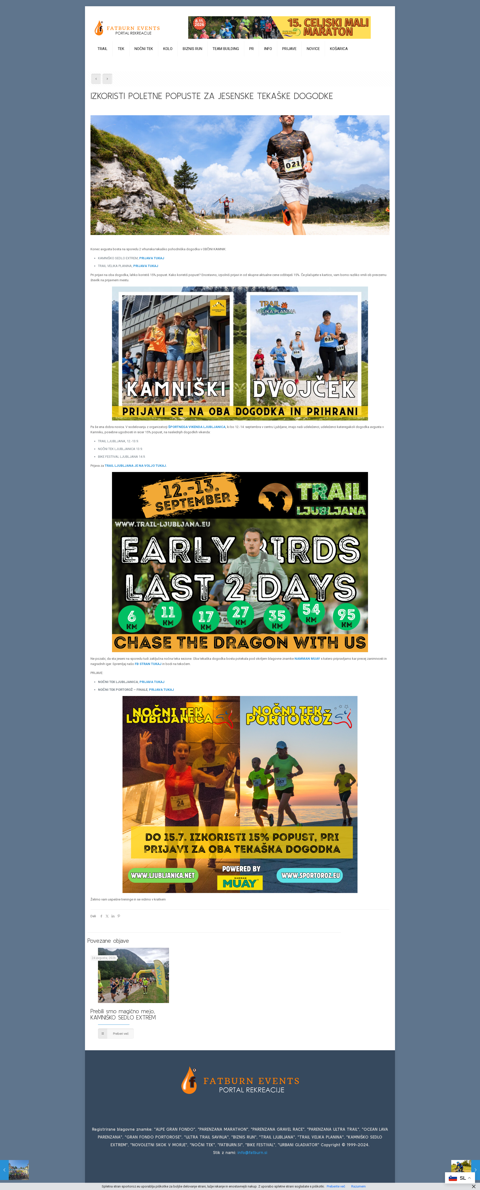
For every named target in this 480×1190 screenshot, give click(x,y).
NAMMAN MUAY (307, 658)
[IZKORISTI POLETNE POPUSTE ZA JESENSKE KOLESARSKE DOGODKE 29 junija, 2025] (465, 1170)
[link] (102, 61)
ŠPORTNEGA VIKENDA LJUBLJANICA (197, 427)
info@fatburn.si (252, 1152)
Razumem (358, 1186)
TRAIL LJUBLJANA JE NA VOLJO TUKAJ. (136, 466)
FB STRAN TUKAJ (148, 664)
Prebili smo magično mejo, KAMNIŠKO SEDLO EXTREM (123, 1014)
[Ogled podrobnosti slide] (279, 27)
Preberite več (336, 1186)
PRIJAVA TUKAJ (151, 258)
